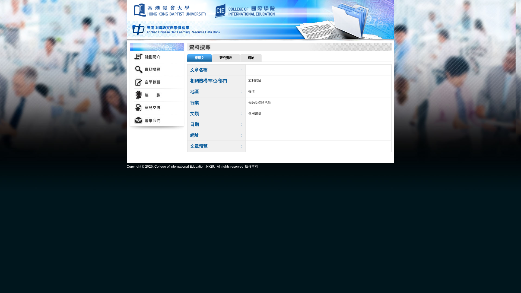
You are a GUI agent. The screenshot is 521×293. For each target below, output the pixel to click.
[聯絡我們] (157, 120)
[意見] (157, 107)
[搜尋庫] (157, 69)
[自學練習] (157, 82)
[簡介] (157, 56)
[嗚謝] (157, 95)
